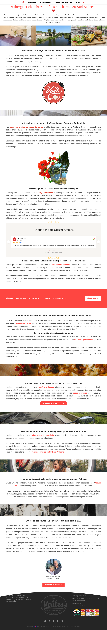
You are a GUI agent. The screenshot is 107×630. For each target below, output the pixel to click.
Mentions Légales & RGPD (63, 626)
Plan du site (77, 626)
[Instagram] (62, 621)
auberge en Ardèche (44, 192)
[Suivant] (98, 241)
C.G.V (72, 626)
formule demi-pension (60, 265)
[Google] (49, 621)
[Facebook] (45, 621)
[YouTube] (53, 621)
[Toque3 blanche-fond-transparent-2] (53, 92)
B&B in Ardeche (41, 626)
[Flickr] (58, 621)
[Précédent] (8, 241)
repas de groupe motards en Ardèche (48, 452)
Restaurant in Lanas (51, 626)
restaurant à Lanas (23, 323)
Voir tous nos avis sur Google (54, 252)
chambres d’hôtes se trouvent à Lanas (26, 127)
